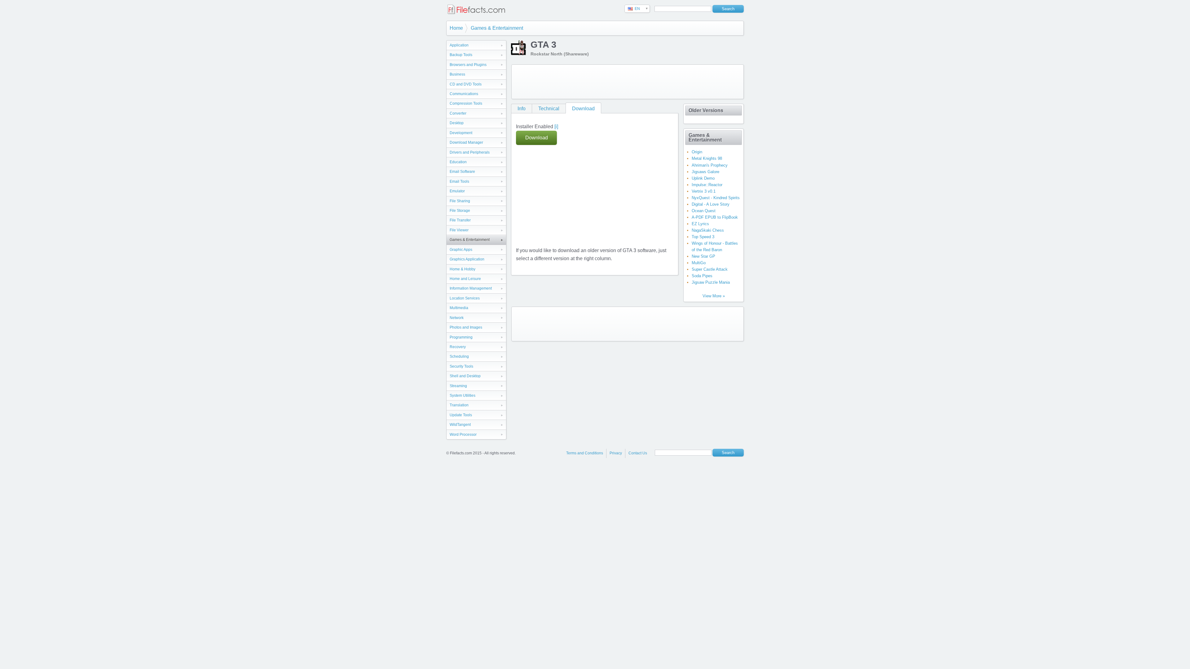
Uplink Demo (703, 178)
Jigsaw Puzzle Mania (711, 282)
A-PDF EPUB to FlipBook (715, 217)
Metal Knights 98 (707, 158)
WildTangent (460, 424)
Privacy (616, 453)
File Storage (460, 210)
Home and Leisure (465, 279)
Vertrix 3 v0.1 (704, 191)
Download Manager (466, 142)
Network (457, 318)
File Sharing (460, 201)
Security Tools (461, 366)
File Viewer (459, 230)
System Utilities (462, 395)
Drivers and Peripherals (470, 152)
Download (583, 108)
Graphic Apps (461, 249)
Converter (458, 113)
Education (458, 162)
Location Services (465, 298)
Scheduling (459, 356)
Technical (548, 108)
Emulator (457, 191)
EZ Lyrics (700, 223)
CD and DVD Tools (466, 84)
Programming (461, 337)
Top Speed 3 (703, 236)
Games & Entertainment (497, 28)
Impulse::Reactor (707, 184)
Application (459, 45)
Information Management (471, 288)
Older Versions (706, 110)
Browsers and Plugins (468, 65)
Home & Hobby (462, 269)
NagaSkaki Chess (708, 230)
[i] (556, 126)
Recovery (458, 347)
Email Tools (459, 181)
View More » (714, 296)
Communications (464, 94)
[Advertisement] (627, 82)
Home (456, 28)
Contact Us (637, 453)
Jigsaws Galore (705, 171)
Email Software (462, 171)
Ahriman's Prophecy (710, 165)
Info (522, 108)
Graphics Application (467, 259)
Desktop (457, 123)
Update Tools (461, 415)
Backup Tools (461, 55)
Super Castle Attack (710, 269)
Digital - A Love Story (710, 204)
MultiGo (699, 262)
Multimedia (459, 308)
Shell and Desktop (465, 376)
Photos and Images (466, 327)
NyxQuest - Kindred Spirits (716, 197)
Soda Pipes (702, 275)
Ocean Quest (704, 210)
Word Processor (463, 434)
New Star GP (703, 256)
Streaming (458, 386)
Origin (697, 152)
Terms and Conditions (584, 453)
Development (461, 133)
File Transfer (460, 220)
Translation (459, 405)
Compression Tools (466, 103)
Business (457, 74)
